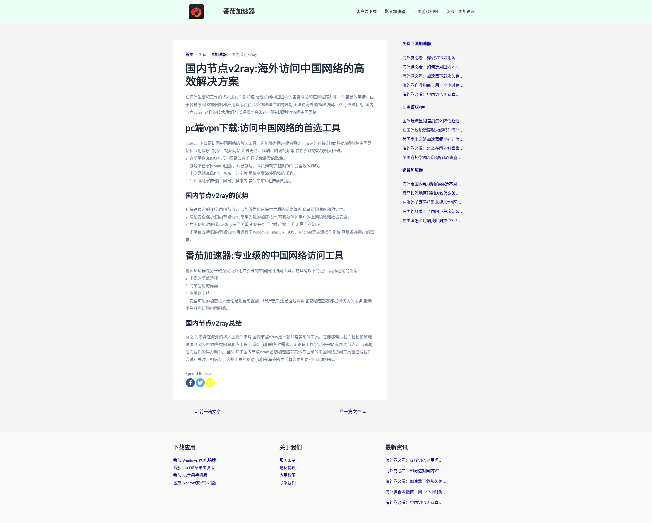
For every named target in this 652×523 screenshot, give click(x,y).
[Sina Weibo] (210, 382)
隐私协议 (287, 468)
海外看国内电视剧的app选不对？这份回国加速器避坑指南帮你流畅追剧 (433, 184)
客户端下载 (366, 11)
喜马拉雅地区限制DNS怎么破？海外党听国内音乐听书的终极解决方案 (433, 193)
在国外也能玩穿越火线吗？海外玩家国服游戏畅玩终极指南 (433, 130)
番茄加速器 (239, 11)
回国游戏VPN (425, 11)
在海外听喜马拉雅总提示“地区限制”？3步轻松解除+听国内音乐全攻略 (433, 202)
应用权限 (287, 475)
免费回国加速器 (460, 11)
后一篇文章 (352, 412)
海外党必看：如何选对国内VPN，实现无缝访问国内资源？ (433, 67)
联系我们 (287, 483)
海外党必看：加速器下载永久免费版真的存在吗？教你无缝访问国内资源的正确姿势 (433, 76)
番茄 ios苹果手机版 (190, 475)
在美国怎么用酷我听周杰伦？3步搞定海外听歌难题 (433, 221)
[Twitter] (200, 382)
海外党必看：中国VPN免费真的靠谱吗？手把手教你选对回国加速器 (433, 94)
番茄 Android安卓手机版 (194, 483)
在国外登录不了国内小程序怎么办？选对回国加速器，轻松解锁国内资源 (433, 211)
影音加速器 (395, 11)
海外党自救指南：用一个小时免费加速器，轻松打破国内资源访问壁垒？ (433, 85)
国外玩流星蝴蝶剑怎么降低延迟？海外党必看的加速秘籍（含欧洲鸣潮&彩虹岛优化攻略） (433, 121)
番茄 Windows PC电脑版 (194, 460)
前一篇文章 (207, 412)
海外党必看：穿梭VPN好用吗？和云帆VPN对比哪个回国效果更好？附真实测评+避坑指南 (433, 58)
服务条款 (287, 460)
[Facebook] (190, 382)
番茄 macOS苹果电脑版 (194, 468)
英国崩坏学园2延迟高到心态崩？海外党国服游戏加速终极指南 (433, 157)
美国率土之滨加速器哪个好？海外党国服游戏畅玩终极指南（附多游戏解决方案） (433, 139)
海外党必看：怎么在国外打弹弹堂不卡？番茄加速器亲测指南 (433, 148)
